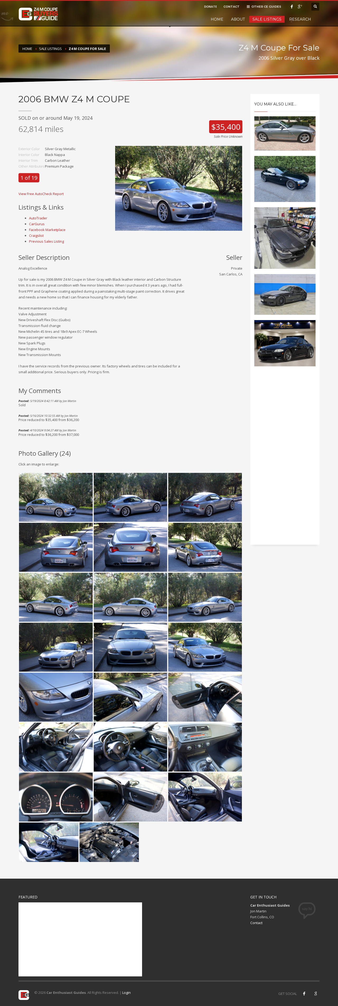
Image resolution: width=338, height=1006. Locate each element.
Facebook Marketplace (47, 229)
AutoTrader (38, 218)
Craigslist (36, 235)
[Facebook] (292, 7)
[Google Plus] (300, 7)
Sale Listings (266, 19)
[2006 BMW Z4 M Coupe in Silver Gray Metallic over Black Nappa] (178, 188)
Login (126, 992)
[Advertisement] (285, 460)
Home (217, 19)
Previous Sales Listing (46, 241)
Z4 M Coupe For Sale (87, 48)
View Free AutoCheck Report (41, 193)
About (238, 19)
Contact (256, 922)
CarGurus (37, 223)
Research (300, 19)
